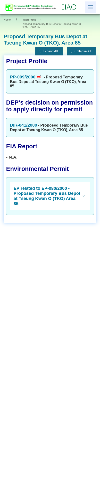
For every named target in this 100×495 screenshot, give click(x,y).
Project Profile (29, 20)
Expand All (50, 51)
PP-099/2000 (22, 77)
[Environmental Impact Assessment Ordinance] (70, 7)
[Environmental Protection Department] (32, 7)
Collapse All (83, 51)
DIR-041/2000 (23, 125)
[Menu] (90, 7)
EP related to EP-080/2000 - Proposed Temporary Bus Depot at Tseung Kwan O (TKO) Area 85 (47, 196)
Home (7, 19)
